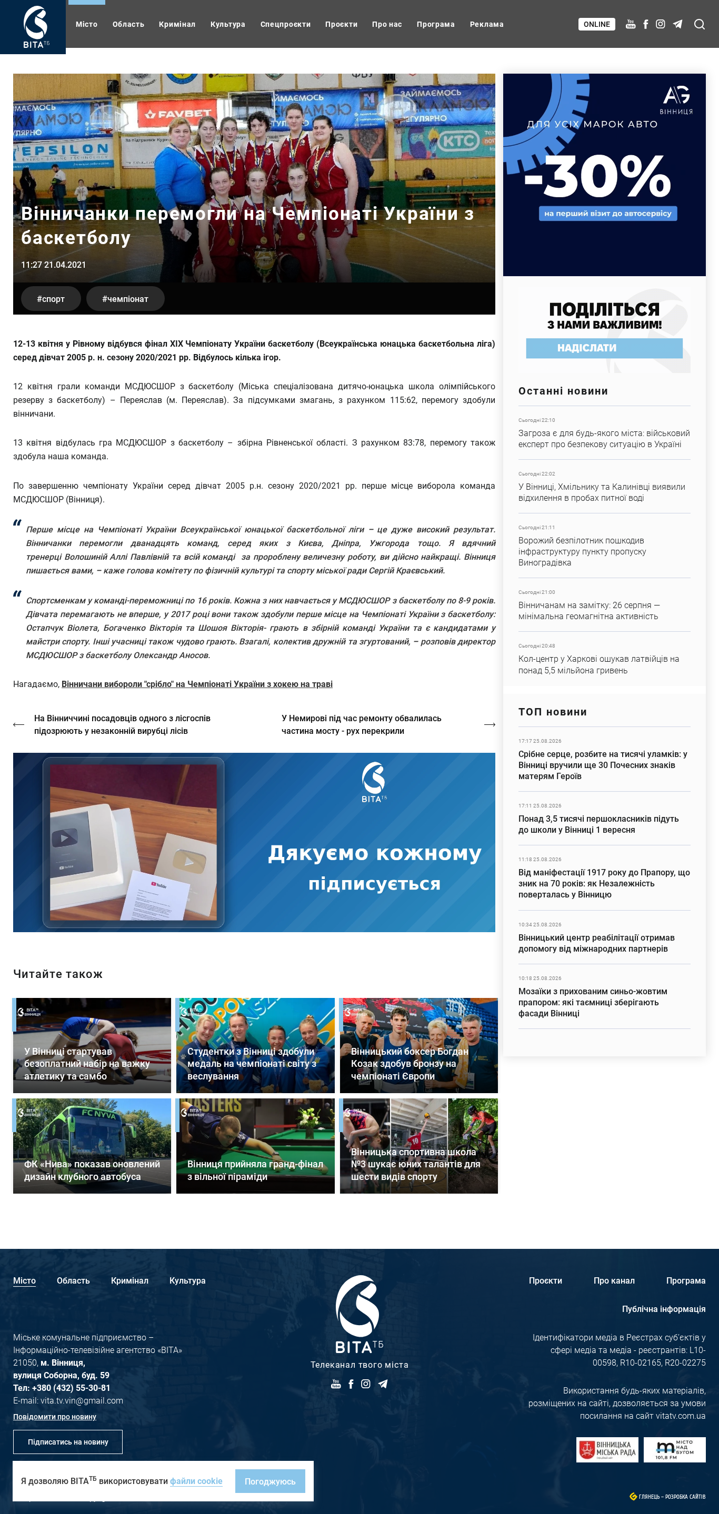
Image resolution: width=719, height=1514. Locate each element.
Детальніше (604, 432)
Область (129, 24)
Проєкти (341, 24)
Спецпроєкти (286, 24)
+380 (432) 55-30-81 (71, 1387)
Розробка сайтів (685, 1497)
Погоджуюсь (270, 1481)
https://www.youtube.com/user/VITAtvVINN (254, 842)
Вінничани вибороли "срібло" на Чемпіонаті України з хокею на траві (197, 683)
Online (597, 24)
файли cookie (196, 1480)
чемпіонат (127, 298)
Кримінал (177, 24)
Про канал (614, 1280)
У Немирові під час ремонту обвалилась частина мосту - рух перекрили (362, 724)
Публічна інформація (664, 1308)
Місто (87, 24)
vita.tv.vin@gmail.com (82, 1400)
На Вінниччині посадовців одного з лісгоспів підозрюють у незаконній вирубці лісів (122, 724)
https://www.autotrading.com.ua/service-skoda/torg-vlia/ (604, 175)
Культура (228, 24)
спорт (53, 298)
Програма (436, 24)
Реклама (487, 24)
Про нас (387, 24)
